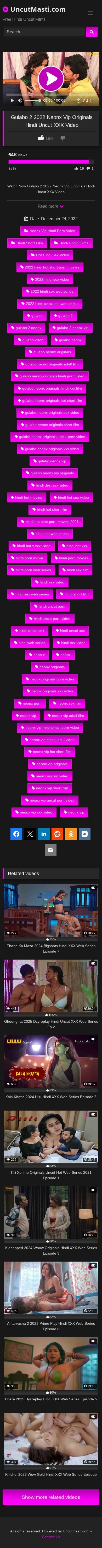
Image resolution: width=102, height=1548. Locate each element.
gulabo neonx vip (52, 461)
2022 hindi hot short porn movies (52, 267)
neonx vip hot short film (52, 752)
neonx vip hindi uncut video (52, 740)
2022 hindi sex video (52, 279)
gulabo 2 (65, 315)
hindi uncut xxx (72, 630)
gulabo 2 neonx (28, 328)
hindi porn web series (33, 570)
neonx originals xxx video (52, 691)
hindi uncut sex (31, 630)
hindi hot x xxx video (33, 546)
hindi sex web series (32, 594)
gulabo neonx (70, 340)
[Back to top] (86, 1532)
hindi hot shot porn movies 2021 (52, 522)
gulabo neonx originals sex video (52, 412)
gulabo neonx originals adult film (52, 364)
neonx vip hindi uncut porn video (52, 727)
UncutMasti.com (37, 9)
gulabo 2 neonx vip (72, 328)
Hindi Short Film (29, 243)
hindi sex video (52, 582)
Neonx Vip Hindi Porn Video (52, 231)
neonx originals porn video (52, 679)
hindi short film (77, 594)
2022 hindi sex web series (52, 291)
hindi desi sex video (52, 485)
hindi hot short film (52, 509)
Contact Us (51, 1537)
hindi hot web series (52, 534)
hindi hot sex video (73, 497)
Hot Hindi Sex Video (52, 255)
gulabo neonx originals (52, 352)
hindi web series (32, 643)
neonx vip (28, 715)
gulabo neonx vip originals (52, 473)
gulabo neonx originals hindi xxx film (52, 388)
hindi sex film (77, 570)
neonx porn (32, 703)
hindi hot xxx (76, 546)
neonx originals (52, 667)
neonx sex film (69, 703)
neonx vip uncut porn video (52, 800)
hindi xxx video (73, 643)
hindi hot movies (28, 497)
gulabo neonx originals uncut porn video (52, 437)
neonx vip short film (52, 788)
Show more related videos (51, 1497)
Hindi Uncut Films (73, 243)
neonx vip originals (52, 764)
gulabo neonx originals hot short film (52, 400)
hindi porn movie (29, 558)
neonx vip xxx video (36, 812)
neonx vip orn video (52, 776)
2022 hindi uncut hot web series (52, 303)
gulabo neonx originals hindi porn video (52, 376)
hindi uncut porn (52, 606)
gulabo (37, 315)
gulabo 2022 (32, 340)
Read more (48, 206)
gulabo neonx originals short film (52, 425)
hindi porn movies (73, 558)
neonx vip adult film (68, 715)
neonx (65, 655)
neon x (39, 655)
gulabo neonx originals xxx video (52, 449)
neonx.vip (76, 812)
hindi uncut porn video (52, 618)
